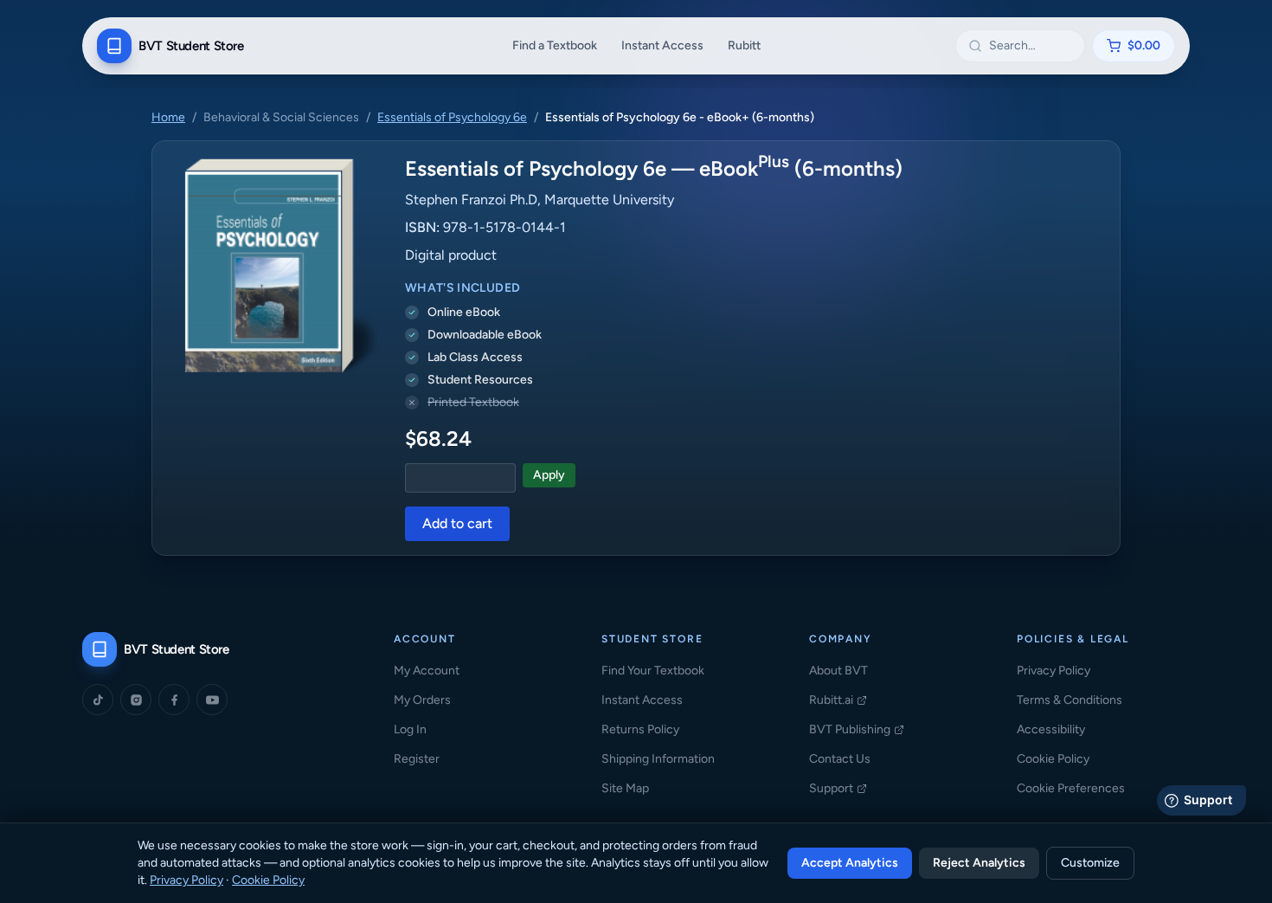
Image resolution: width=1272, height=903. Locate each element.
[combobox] (1030, 46)
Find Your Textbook (652, 670)
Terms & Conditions (1069, 700)
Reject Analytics (979, 862)
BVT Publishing (856, 730)
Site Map (625, 788)
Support (838, 789)
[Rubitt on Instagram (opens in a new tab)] (135, 699)
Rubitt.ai (838, 701)
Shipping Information (658, 758)
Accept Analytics (849, 862)
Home (168, 117)
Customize (1090, 862)
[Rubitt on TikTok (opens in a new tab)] (97, 699)
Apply (549, 475)
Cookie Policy (1053, 758)
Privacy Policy (1053, 670)
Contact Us (839, 758)
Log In (410, 729)
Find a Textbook (554, 45)
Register (417, 758)
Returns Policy (640, 729)
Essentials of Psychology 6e (452, 117)
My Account (426, 670)
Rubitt (744, 45)
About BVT (838, 670)
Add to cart (457, 523)
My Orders (422, 700)
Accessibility (1051, 729)
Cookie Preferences (1071, 788)
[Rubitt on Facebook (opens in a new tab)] (174, 699)
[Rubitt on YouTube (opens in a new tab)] (212, 699)
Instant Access (662, 45)
